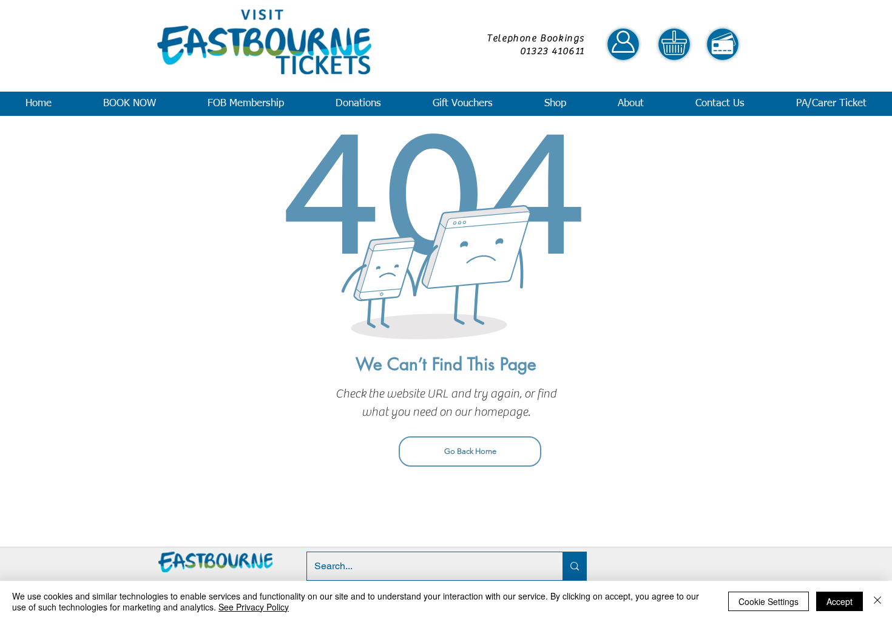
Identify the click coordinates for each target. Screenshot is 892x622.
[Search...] (574, 566)
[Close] (877, 601)
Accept (839, 601)
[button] (129, 104)
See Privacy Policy (253, 607)
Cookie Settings (768, 601)
